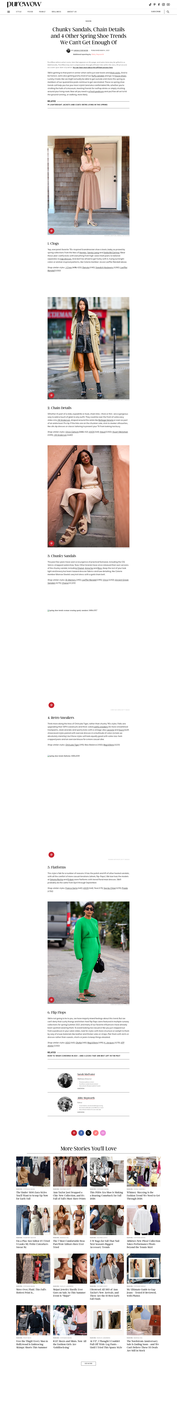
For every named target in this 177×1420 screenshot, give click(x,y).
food (30, 12)
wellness (56, 12)
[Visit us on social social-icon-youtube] (168, 4)
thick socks (115, 73)
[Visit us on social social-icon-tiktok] (150, 4)
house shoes (120, 76)
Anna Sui (89, 568)
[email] (4, 57)
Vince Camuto (72, 432)
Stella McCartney (111, 253)
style (19, 12)
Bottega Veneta (105, 420)
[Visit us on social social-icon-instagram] (163, 4)
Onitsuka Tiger (72, 745)
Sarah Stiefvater (81, 50)
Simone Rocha (56, 880)
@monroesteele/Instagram (120, 548)
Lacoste (110, 730)
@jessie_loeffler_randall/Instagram (117, 235)
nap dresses (66, 259)
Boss (100, 568)
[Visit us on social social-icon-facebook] (159, 4)
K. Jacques (109, 1043)
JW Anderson (63, 420)
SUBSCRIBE (156, 12)
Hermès (82, 253)
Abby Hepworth (98, 54)
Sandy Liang (93, 253)
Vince (105, 580)
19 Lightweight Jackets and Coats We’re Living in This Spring (78, 105)
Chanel (80, 568)
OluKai (79, 1043)
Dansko (85, 268)
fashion (88, 21)
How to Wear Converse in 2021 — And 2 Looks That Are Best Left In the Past (84, 1056)
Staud (102, 432)
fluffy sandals (98, 76)
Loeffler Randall (89, 580)
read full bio (81, 1088)
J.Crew (68, 268)
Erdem (71, 880)
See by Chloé (110, 888)
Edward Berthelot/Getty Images (119, 400)
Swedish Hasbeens (104, 268)
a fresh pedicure (96, 92)
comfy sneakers (101, 727)
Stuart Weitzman (120, 432)
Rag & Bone (108, 745)
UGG (67, 1043)
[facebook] (4, 38)
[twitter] (4, 44)
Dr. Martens (70, 580)
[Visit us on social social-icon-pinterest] (154, 4)
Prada (125, 888)
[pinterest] (4, 31)
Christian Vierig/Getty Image (120, 1004)
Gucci (121, 730)
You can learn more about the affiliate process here (93, 67)
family (42, 12)
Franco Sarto (71, 888)
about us (72, 12)
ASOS (91, 432)
